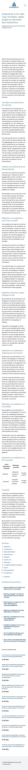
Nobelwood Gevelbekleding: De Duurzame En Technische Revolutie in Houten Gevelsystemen (13, 675)
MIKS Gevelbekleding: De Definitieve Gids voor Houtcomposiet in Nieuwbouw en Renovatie (13, 687)
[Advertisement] (14, 44)
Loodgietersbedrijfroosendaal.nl (13, 565)
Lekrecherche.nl (8, 554)
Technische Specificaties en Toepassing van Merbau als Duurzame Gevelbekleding (14, 697)
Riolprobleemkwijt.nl (9, 552)
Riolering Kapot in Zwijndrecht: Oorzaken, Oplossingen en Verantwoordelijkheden (14, 603)
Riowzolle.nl (7, 562)
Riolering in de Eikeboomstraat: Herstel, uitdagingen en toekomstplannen (14, 618)
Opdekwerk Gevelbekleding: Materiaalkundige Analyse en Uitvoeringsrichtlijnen (13, 665)
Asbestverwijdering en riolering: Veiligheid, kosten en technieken (14, 588)
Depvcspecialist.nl (9, 570)
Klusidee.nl (7, 557)
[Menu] (25, 5)
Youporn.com (7, 560)
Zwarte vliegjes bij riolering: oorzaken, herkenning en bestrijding (14, 634)
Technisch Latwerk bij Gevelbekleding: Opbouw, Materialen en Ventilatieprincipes (13, 745)
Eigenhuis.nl (7, 546)
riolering (9, 27)
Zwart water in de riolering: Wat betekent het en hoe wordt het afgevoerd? (15, 640)
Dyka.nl (6, 567)
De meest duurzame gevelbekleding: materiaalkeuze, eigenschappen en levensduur (14, 707)
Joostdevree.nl (8, 549)
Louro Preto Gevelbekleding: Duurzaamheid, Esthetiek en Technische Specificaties (14, 726)
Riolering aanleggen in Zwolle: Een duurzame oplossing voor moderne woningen (14, 595)
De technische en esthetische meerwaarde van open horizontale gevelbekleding (13, 656)
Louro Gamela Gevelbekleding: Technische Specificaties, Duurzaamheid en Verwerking (14, 736)
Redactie (14, 26)
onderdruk (7, 576)
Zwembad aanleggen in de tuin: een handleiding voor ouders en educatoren (14, 626)
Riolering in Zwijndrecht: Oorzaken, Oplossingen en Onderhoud (14, 611)
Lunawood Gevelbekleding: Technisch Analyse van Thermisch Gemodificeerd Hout (13, 716)
